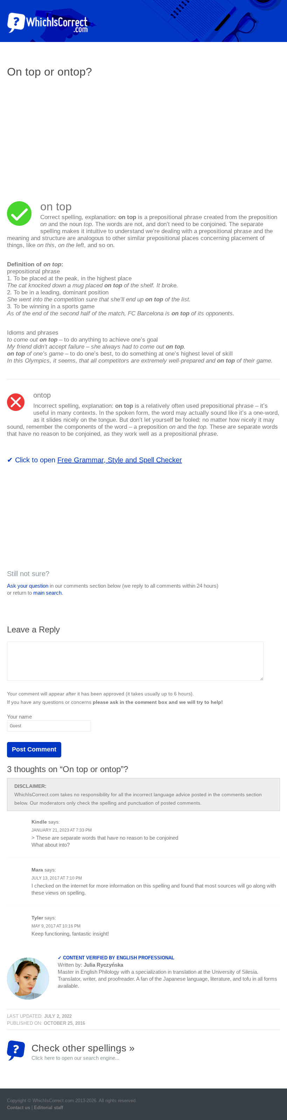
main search (47, 593)
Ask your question (27, 586)
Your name (19, 717)
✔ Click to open (94, 460)
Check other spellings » (83, 1051)
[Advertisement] (66, 135)
